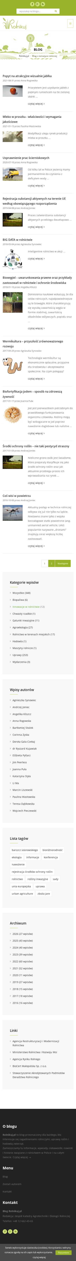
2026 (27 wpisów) (23, 934)
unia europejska (21, 886)
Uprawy (20, 655)
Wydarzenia (21, 662)
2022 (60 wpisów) (23, 961)
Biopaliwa (20, 599)
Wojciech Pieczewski (24, 810)
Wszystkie (21, 593)
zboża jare (44, 893)
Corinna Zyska (21, 734)
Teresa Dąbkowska (23, 803)
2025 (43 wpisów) (23, 940)
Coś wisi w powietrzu (17, 496)
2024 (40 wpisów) (23, 947)
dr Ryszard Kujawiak (25, 748)
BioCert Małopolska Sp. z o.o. (30, 1066)
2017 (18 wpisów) (23, 996)
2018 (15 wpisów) (23, 989)
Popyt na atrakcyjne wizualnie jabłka (27, 76)
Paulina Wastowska (24, 796)
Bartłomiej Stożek (23, 727)
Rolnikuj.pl (24, 55)
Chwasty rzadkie (24, 613)
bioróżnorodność (53, 850)
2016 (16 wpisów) (23, 1003)
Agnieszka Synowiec (24, 700)
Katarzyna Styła (22, 776)
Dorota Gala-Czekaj (24, 741)
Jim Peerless (20, 762)
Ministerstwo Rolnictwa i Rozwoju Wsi (35, 1052)
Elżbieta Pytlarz (22, 755)
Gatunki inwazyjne (26, 620)
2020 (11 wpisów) (23, 975)
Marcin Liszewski (23, 790)
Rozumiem (63, 1252)
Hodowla (19, 641)
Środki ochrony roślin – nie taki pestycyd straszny (36, 446)
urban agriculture (22, 893)
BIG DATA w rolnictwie (17, 240)
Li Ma (16, 783)
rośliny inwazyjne (38, 879)
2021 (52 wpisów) (23, 968)
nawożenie (18, 864)
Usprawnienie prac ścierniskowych (26, 158)
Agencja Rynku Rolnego (26, 1059)
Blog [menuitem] (5, 1176)
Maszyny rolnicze (24, 648)
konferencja (51, 857)
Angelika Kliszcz (22, 714)
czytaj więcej (36, 103)
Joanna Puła (20, 769)
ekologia (17, 857)
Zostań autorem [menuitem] (12, 1184)
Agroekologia (23, 627)
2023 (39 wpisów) (23, 954)
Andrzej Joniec (21, 707)
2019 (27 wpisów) (23, 982)
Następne (63, 563)
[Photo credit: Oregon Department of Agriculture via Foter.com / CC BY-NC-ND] (13, 462)
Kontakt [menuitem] (7, 1191)
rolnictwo (17, 879)
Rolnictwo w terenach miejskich (34, 634)
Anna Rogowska (22, 721)
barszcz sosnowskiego (25, 850)
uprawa (40, 886)
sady (55, 879)
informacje (32, 857)
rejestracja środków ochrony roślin (32, 871)
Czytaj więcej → (22, 1157)
